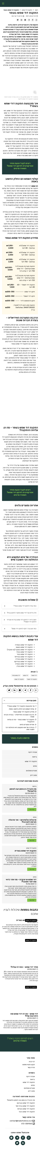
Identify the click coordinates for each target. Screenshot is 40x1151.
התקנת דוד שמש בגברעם (26, 1103)
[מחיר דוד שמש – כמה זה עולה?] (20, 951)
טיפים (34, 817)
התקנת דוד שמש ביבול (27, 1112)
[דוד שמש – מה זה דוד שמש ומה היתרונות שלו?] (20, 998)
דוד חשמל (34, 675)
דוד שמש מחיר (16, 675)
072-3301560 (26, 1124)
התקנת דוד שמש (27, 10)
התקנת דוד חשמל (32, 679)
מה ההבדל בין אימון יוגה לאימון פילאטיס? (21, 1100)
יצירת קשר (31, 1067)
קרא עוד (31, 809)
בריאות (34, 786)
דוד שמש (34, 186)
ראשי (36, 10)
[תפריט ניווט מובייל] (3, 3)
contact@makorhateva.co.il (21, 1121)
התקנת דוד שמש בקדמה (26, 1109)
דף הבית (32, 1062)
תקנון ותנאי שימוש (29, 1065)
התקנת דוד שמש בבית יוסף (25, 1106)
